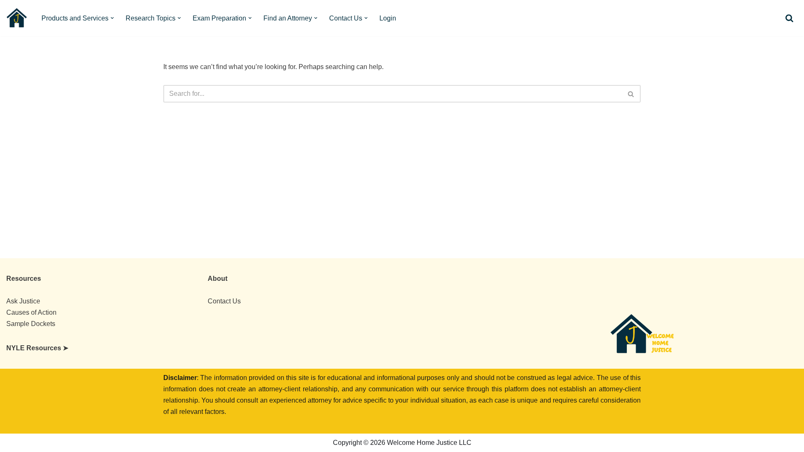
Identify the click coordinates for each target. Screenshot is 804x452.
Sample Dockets (30, 323)
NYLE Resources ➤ (37, 348)
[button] (112, 18)
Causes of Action (31, 312)
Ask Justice (23, 301)
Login (387, 18)
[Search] (789, 18)
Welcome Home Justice (74, 443)
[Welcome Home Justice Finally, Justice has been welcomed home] (16, 18)
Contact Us (224, 301)
